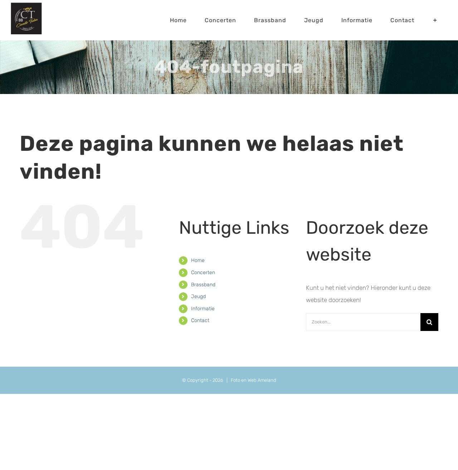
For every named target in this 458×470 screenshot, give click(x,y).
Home (198, 260)
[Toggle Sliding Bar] (435, 20)
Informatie (203, 309)
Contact (200, 320)
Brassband (203, 285)
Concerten (203, 272)
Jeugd (198, 296)
